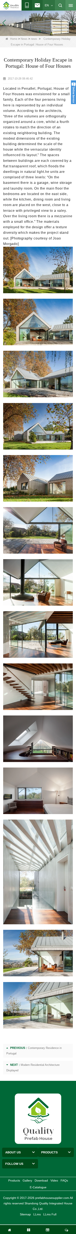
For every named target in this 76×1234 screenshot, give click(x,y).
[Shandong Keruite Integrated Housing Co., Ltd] (38, 1118)
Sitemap (25, 1214)
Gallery (27, 1180)
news (34, 38)
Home (13, 38)
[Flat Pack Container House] (38, 22)
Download (41, 1180)
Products (14, 1180)
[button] (33, 31)
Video (54, 1180)
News (24, 38)
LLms (37, 1214)
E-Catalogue (38, 1187)
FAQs (64, 1180)
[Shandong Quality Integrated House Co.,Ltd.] (11, 5)
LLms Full (49, 1214)
